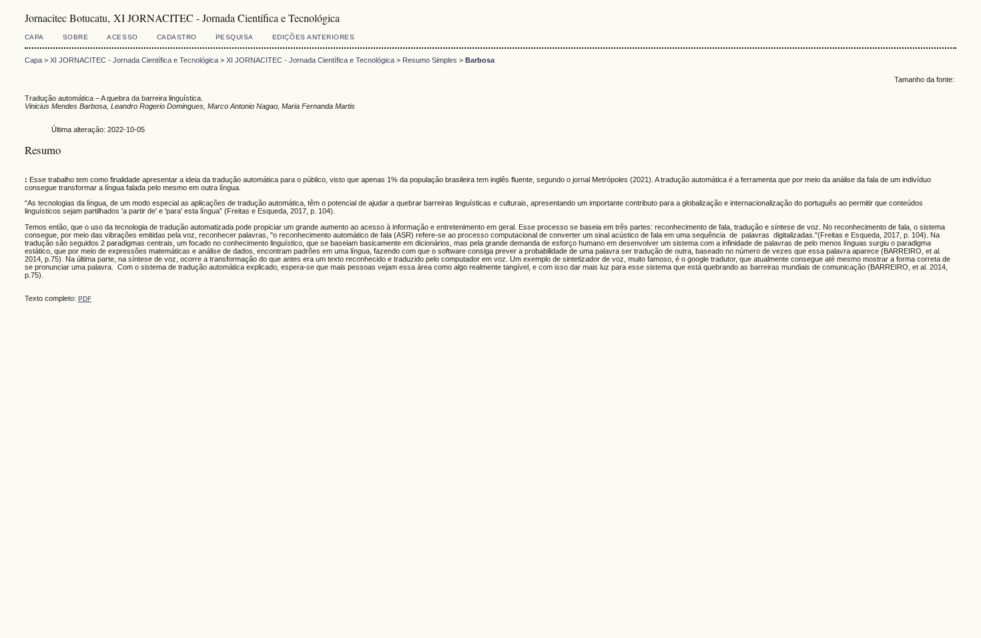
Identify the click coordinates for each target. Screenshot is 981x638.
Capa (34, 37)
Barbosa (480, 60)
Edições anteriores (313, 37)
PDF (84, 298)
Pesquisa (235, 37)
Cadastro (177, 37)
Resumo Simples (429, 60)
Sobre (76, 37)
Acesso (122, 37)
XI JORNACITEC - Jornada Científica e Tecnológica (134, 60)
